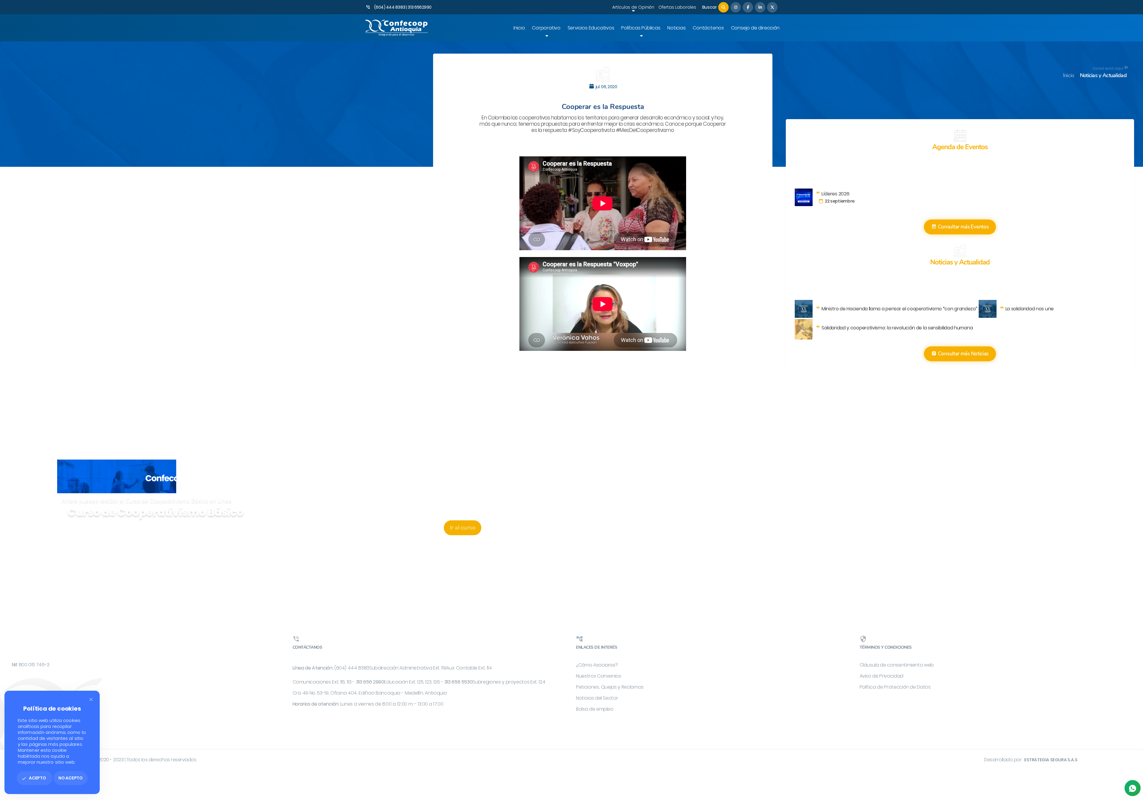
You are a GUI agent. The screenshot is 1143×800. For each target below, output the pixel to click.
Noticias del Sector (597, 698)
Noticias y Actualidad (1103, 75)
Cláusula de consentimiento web (897, 664)
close (91, 699)
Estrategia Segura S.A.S (1051, 760)
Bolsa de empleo (594, 709)
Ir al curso (463, 528)
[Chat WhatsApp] (1133, 788)
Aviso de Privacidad (881, 675)
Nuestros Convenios (598, 675)
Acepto (33, 778)
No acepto (70, 778)
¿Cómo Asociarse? (597, 664)
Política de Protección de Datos (895, 687)
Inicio (1068, 75)
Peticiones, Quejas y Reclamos (610, 687)
